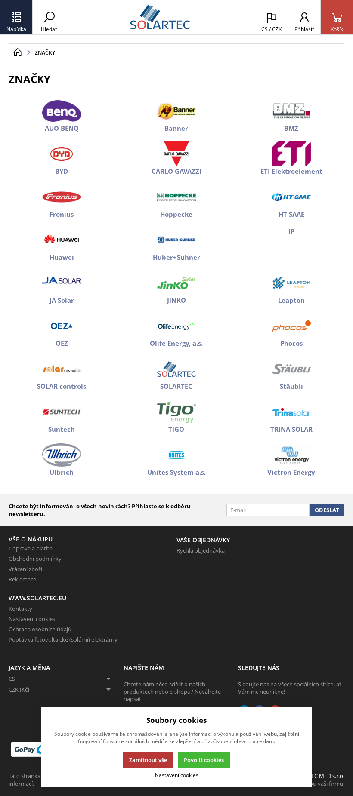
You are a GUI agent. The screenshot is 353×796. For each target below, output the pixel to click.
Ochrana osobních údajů (40, 629)
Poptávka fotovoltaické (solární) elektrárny (63, 639)
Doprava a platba (31, 548)
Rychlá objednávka (200, 550)
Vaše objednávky (203, 540)
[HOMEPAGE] (17, 52)
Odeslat (327, 510)
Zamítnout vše (148, 760)
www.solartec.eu (37, 598)
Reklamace (22, 579)
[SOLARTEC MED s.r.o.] (160, 17)
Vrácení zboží (25, 569)
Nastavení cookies (32, 619)
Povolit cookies (204, 760)
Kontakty (20, 608)
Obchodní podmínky (35, 558)
